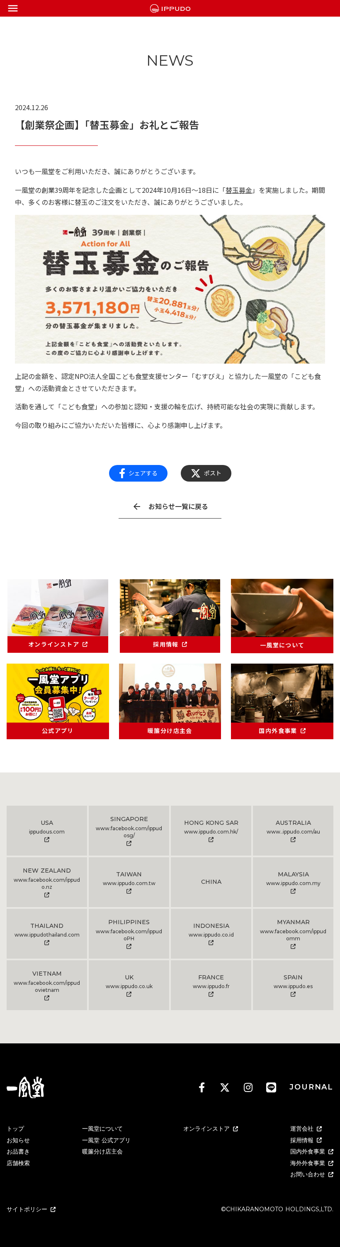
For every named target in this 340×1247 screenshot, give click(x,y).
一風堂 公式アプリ (106, 1140)
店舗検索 (18, 1163)
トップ (15, 1128)
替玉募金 (239, 190)
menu (13, 8)
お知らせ (18, 1140)
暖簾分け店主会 (102, 1151)
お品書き (18, 1151)
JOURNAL (311, 1087)
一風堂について (102, 1128)
